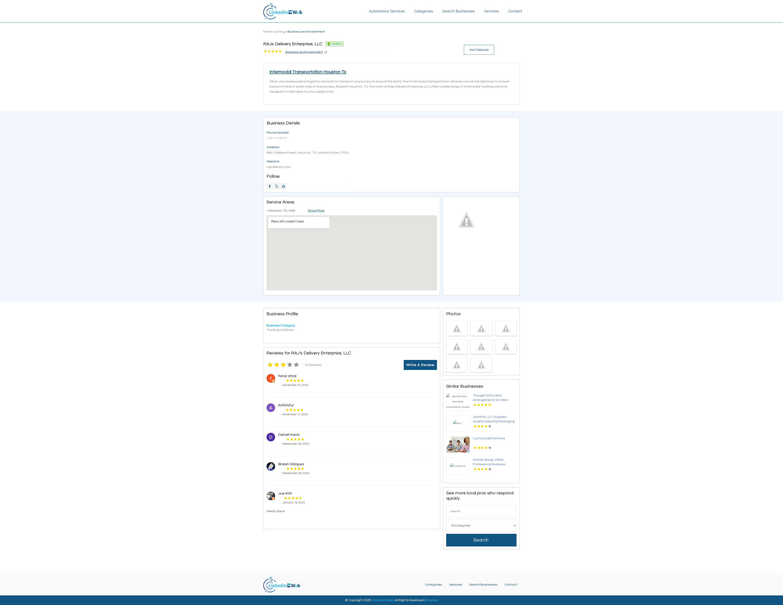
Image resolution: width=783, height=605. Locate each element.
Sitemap (431, 600)
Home (267, 31)
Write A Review (420, 365)
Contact (515, 11)
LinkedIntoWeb (383, 600)
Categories (423, 11)
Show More (316, 210)
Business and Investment (306, 31)
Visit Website (479, 49)
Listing (280, 31)
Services (491, 11)
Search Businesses (458, 11)
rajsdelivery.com (279, 167)
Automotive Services (387, 11)
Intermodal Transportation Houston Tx (308, 72)
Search (480, 540)
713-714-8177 (277, 138)
